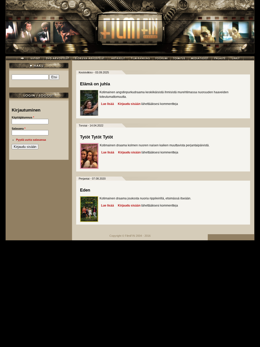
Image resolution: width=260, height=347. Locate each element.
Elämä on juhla (95, 84)
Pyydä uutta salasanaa (31, 139)
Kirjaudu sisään (129, 104)
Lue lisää (107, 104)
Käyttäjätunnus (23, 117)
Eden (85, 190)
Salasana (18, 128)
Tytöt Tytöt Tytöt (96, 137)
